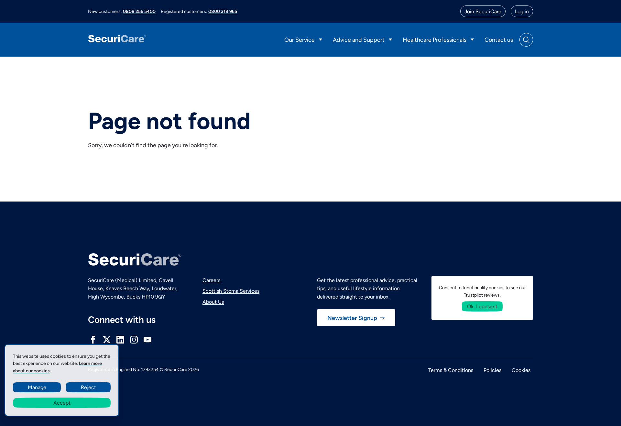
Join (482, 11)
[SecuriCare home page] (117, 39)
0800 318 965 (222, 11)
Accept (62, 402)
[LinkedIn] (120, 339)
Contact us (499, 39)
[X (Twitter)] (107, 339)
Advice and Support (359, 39)
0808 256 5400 (139, 11)
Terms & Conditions (450, 370)
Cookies (521, 370)
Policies (492, 370)
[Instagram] (134, 339)
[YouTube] (147, 339)
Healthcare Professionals (434, 39)
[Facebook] (93, 339)
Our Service (299, 39)
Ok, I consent (482, 306)
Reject (88, 387)
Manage (37, 387)
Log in (522, 11)
